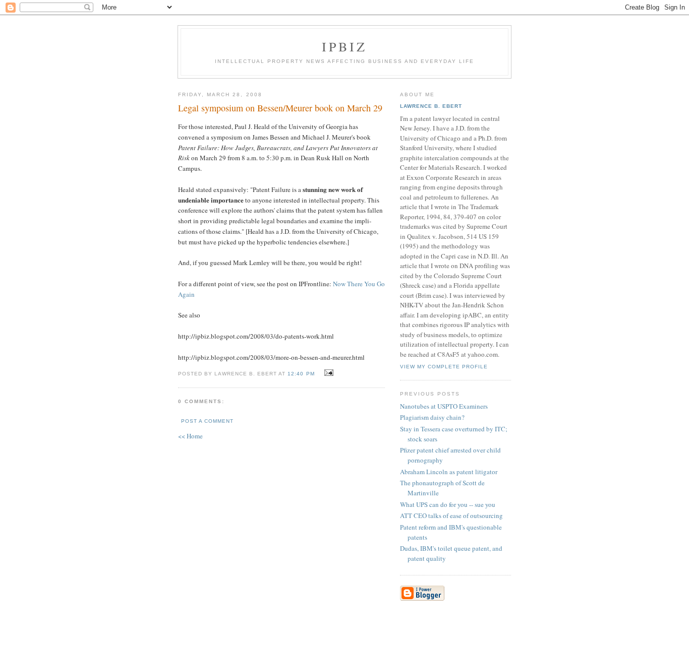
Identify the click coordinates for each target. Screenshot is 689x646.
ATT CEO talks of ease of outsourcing (451, 515)
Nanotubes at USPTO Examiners (444, 406)
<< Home (190, 435)
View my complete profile (444, 366)
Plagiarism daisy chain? (432, 417)
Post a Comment (207, 421)
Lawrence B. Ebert (431, 106)
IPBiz (345, 46)
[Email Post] (327, 372)
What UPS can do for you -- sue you (447, 504)
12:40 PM (301, 373)
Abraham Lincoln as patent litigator (448, 471)
